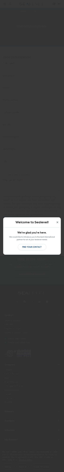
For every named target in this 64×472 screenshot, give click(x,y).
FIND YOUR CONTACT (32, 247)
